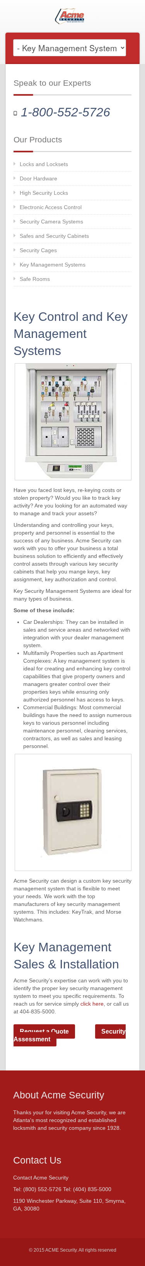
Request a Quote (44, 1031)
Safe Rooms (35, 279)
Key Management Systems (52, 265)
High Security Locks (44, 193)
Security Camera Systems (51, 221)
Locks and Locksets (44, 164)
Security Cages (38, 250)
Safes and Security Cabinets (54, 236)
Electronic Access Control (51, 207)
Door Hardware (38, 178)
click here (92, 1004)
